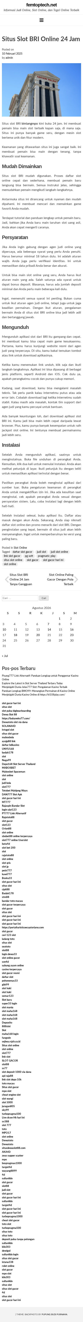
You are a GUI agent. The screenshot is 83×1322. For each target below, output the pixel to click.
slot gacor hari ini (53, 560)
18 (15, 635)
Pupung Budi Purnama (54, 1314)
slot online (10, 564)
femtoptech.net (41, 4)
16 (72, 629)
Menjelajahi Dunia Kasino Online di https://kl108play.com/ (33, 695)
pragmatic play (46, 556)
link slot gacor (12, 556)
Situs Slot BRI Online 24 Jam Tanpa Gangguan (21, 579)
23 (72, 635)
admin (9, 58)
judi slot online (59, 552)
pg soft (29, 556)
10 (4, 629)
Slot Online (20, 548)
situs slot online (13, 560)
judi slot (41, 552)
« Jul (5, 655)
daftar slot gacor (22, 552)
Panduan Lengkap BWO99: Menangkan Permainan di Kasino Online (38, 691)
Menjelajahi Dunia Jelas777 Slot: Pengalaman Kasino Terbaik (34, 687)
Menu (41, 20)
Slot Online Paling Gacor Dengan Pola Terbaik (60, 579)
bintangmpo (30, 123)
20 (38, 635)
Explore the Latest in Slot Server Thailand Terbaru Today (32, 683)
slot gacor (32, 560)
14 (49, 629)
